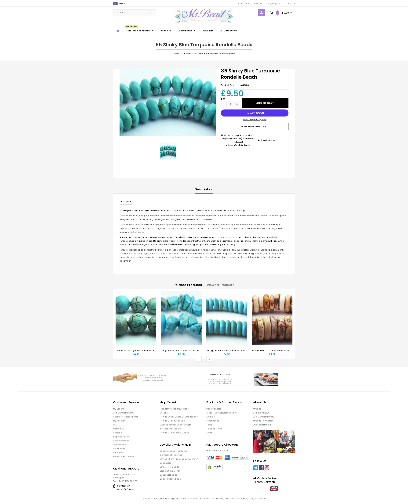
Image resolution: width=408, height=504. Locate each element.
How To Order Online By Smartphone (179, 416)
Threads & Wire (214, 428)
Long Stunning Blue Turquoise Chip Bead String (185, 350)
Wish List (258, 3)
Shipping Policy (121, 436)
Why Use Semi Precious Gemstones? (179, 458)
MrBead (257, 408)
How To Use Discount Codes (174, 432)
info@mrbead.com (220, 374)
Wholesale (118, 452)
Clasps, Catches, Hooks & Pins (221, 412)
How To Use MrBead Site (172, 420)
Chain (209, 432)
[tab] (126, 202)
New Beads (119, 448)
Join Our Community (123, 412)
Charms (210, 416)
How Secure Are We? (217, 450)
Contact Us (118, 428)
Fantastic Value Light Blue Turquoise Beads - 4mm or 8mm (146, 350)
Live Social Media (262, 424)
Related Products (188, 285)
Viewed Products (220, 285)
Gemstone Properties (171, 454)
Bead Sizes (165, 462)
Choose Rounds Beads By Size (175, 424)
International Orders (170, 428)
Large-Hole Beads (169, 466)
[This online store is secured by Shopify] (214, 470)
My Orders (118, 408)
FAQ (115, 424)
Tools (209, 424)
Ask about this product (256, 126)
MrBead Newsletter (263, 420)
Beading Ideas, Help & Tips (173, 450)
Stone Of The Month (170, 470)
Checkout (290, 3)
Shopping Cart (273, 3)
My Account (243, 3)
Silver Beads (212, 420)
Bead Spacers (213, 408)
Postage (117, 432)
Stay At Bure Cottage (124, 456)
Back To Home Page (170, 478)
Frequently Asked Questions (174, 408)
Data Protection (121, 440)
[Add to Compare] (152, 301)
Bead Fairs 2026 (261, 412)
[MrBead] (204, 21)
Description (204, 189)
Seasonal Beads (168, 474)
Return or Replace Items (125, 416)
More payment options (254, 119)
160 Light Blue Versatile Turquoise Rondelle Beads (231, 350)
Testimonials (119, 444)
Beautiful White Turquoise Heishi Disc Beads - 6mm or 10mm (282, 350)
